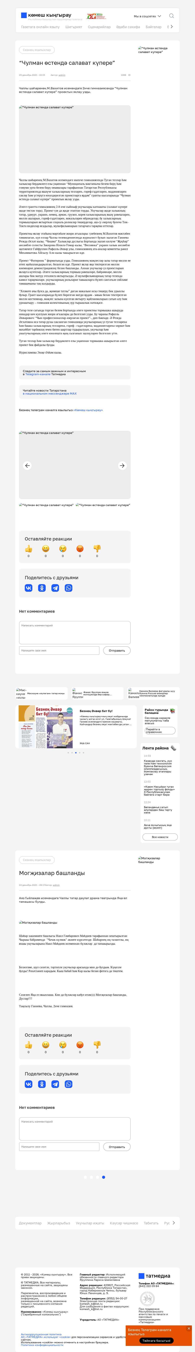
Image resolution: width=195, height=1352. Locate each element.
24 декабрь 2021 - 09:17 (32, 885)
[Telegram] (55, 588)
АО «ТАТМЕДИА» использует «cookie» (46, 1337)
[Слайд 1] (68, 752)
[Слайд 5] (83, 752)
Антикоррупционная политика (41, 1334)
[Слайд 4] (79, 752)
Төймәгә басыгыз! (156, 1341)
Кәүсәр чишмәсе (124, 1223)
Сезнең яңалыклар (37, 50)
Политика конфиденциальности (42, 1344)
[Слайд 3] (76, 752)
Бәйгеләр (153, 27)
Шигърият (73, 27)
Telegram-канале (38, 374)
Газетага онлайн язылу (40, 27)
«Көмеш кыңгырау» (88, 410)
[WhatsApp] (68, 588)
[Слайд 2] (72, 752)
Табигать (151, 1223)
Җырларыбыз (58, 1223)
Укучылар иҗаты (90, 1223)
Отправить (117, 650)
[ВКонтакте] (28, 588)
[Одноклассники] (42, 588)
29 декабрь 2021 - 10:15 (32, 75)
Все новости (160, 837)
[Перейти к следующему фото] (122, 465)
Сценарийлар (99, 27)
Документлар (30, 1223)
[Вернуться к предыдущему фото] (27, 465)
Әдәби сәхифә (128, 27)
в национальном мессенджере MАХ (50, 393)
